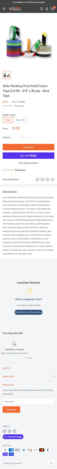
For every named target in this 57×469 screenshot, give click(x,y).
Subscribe (11, 409)
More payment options (28, 162)
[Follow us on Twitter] (9, 431)
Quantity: (7, 137)
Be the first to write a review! (28, 312)
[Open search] (41, 8)
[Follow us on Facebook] (4, 431)
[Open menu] (4, 9)
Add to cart (28, 147)
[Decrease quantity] (15, 137)
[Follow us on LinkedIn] (14, 431)
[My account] (46, 8)
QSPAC (5, 102)
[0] (52, 8)
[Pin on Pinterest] (42, 179)
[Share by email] (52, 179)
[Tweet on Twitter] (47, 179)
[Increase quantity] (29, 137)
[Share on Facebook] (37, 179)
